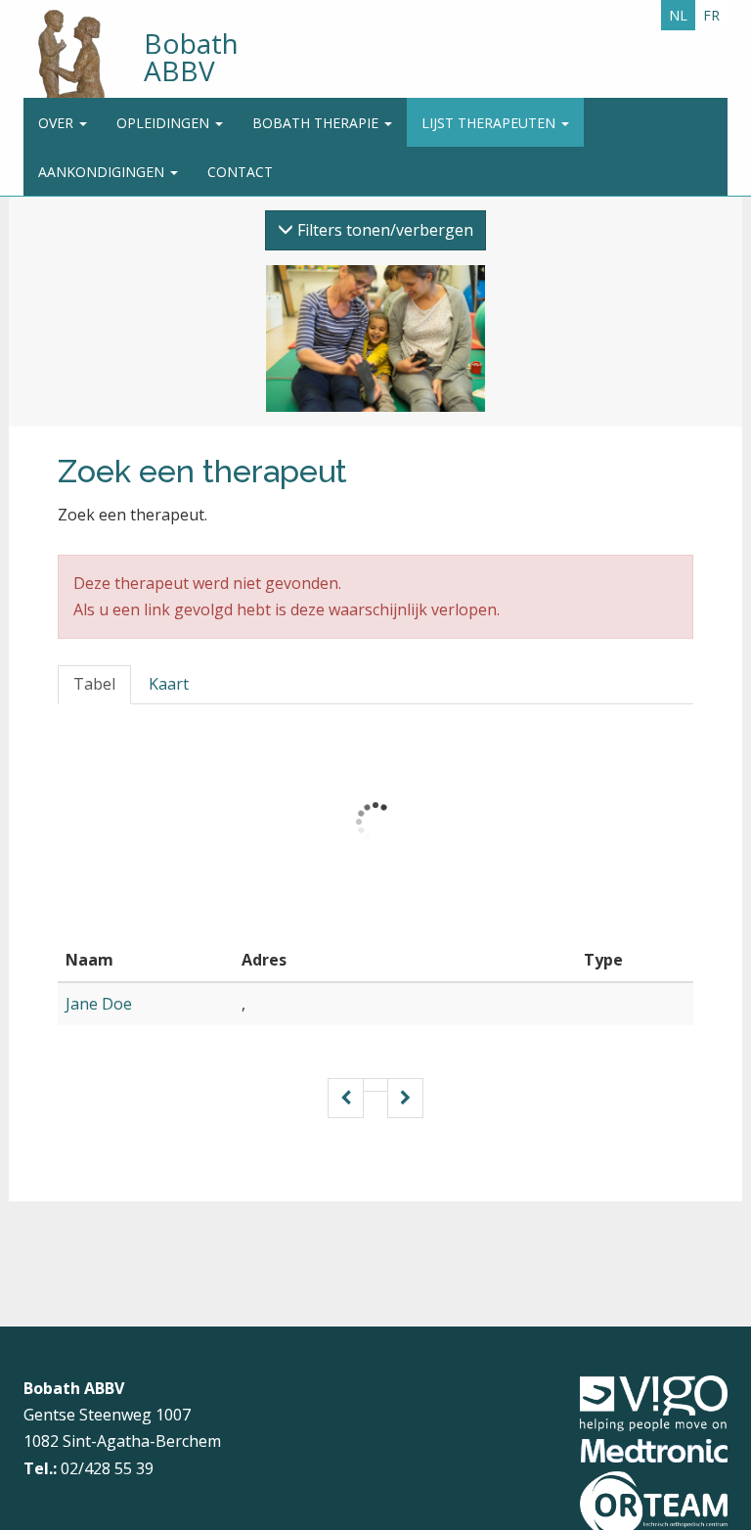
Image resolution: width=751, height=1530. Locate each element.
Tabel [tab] (94, 684)
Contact (240, 171)
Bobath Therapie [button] (317, 122)
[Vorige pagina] (346, 1098)
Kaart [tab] (169, 684)
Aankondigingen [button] (103, 171)
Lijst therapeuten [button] (490, 122)
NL (678, 15)
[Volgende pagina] (405, 1098)
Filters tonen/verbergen (383, 230)
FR (711, 15)
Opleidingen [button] (164, 122)
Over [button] (57, 122)
